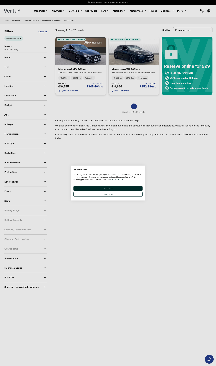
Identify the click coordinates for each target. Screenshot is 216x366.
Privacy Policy (117, 179)
